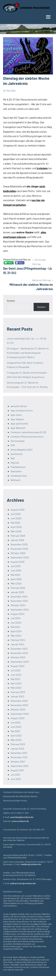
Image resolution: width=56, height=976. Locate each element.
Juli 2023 (16, 670)
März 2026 (16, 531)
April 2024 (16, 631)
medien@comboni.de (31, 864)
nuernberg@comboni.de (21, 817)
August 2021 (17, 770)
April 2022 (16, 735)
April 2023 (16, 683)
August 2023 (17, 665)
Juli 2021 (15, 774)
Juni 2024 (16, 622)
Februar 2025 (18, 587)
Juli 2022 (16, 722)
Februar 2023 (18, 692)
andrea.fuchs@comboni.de (23, 883)
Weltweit (15, 479)
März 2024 (16, 635)
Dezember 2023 (19, 648)
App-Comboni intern (22, 410)
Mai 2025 (15, 574)
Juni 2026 (16, 518)
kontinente (17, 453)
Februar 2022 (18, 744)
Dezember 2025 (19, 544)
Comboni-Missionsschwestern (27, 436)
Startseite (16, 471)
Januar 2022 (17, 748)
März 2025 (16, 583)
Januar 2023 (17, 696)
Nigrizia (15, 462)
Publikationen (18, 466)
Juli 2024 (16, 618)
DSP (13, 445)
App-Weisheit (18, 427)
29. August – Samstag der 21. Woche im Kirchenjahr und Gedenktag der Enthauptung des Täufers (28, 353)
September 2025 (20, 557)
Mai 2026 (15, 522)
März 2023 (16, 687)
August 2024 (18, 613)
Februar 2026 (18, 535)
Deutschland (17, 440)
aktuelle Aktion (19, 406)
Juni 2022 (16, 726)
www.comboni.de (20, 821)
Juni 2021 (16, 778)
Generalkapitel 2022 (22, 449)
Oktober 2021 (18, 761)
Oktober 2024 (18, 605)
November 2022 (19, 705)
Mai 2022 (15, 731)
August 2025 (17, 561)
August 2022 (18, 718)
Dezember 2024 (19, 596)
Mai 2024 (15, 626)
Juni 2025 (16, 570)
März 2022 (16, 739)
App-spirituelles (19, 423)
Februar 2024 (18, 639)
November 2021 (19, 757)
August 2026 (17, 509)
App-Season (17, 419)
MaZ (13, 458)
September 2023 (20, 661)
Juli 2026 (16, 513)
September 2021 (19, 765)
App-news (16, 414)
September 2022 (20, 713)
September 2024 (20, 609)
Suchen (11, 300)
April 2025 (16, 579)
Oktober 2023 (18, 657)
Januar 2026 (17, 539)
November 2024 (19, 600)
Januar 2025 (17, 592)
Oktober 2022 (18, 709)
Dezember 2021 (19, 752)
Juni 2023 (16, 674)
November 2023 (19, 652)
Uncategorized (19, 475)
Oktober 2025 (18, 553)
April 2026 (16, 526)
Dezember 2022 (19, 700)
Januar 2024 (17, 644)
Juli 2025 (16, 566)
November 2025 (19, 548)
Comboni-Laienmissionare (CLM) (28, 432)
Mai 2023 (15, 679)
